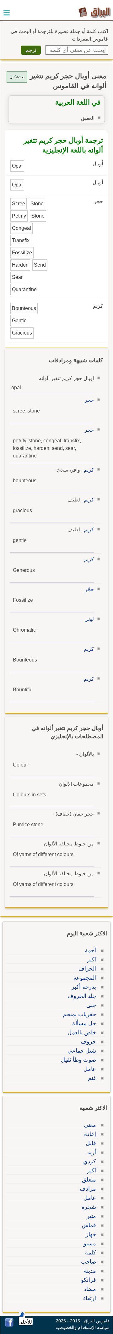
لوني (89, 619)
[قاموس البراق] (95, 12)
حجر (89, 400)
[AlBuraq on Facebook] (9, 1325)
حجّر (89, 589)
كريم (89, 470)
